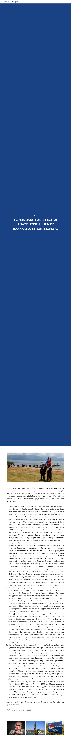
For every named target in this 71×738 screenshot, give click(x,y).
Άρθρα (35, 215)
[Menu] (68, 1)
